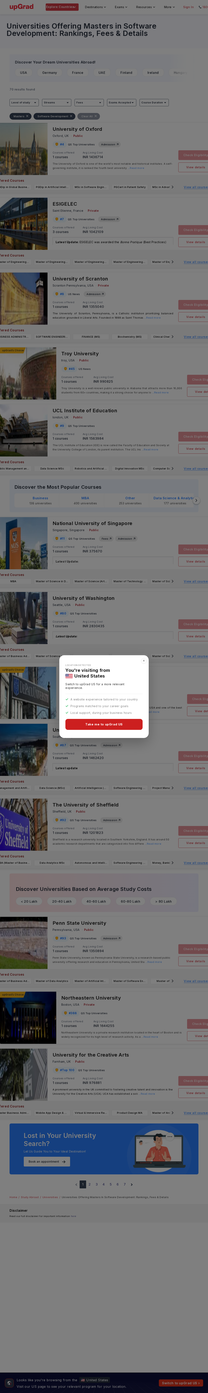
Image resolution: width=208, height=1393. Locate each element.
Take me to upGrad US (104, 724)
